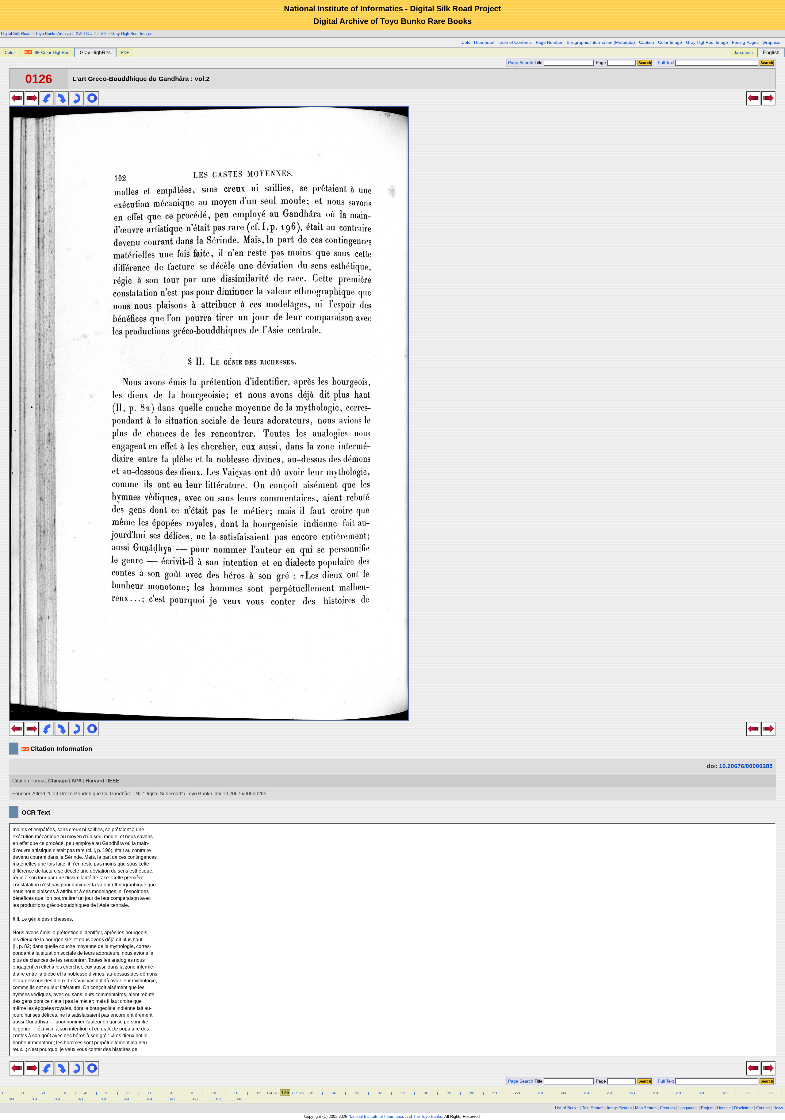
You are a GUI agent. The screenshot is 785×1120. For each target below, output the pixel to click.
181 (426, 1093)
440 (239, 1099)
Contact (763, 1108)
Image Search (619, 1108)
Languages (688, 1108)
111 (236, 1093)
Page (601, 62)
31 (65, 1093)
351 (34, 1099)
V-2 (103, 33)
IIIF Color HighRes (51, 52)
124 (269, 1093)
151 (357, 1093)
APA (76, 780)
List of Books (567, 1108)
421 (195, 1099)
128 (301, 1093)
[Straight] (92, 104)
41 (86, 1093)
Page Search (520, 62)
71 (149, 1093)
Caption (646, 42)
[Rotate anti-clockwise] (47, 104)
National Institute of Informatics (376, 1116)
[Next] (32, 104)
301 (701, 1093)
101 (213, 1093)
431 (218, 1099)
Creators (667, 1108)
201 (472, 1093)
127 (294, 1093)
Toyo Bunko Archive (53, 33)
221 (517, 1093)
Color (10, 52)
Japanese (743, 52)
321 (747, 1093)
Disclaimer (743, 1108)
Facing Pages (745, 42)
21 (43, 1093)
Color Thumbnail (477, 42)
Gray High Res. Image (131, 33)
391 (126, 1099)
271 (632, 1093)
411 (172, 1099)
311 (724, 1093)
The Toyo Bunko (427, 1116)
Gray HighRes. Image (707, 42)
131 (311, 1093)
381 (103, 1099)
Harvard (95, 780)
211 (494, 1093)
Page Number (549, 42)
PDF (125, 52)
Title (539, 62)
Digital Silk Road (15, 33)
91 (191, 1093)
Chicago (58, 780)
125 (275, 1093)
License (724, 1108)
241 (563, 1093)
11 (22, 1093)
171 (403, 1093)
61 (128, 1093)
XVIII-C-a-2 (86, 33)
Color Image (670, 42)
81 (170, 1093)
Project (707, 1108)
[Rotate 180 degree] (77, 104)
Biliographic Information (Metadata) (601, 42)
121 (259, 1093)
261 (609, 1093)
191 (449, 1093)
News (778, 1108)
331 (770, 1093)
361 (57, 1099)
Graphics (771, 42)
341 (11, 1099)
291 (678, 1093)
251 (586, 1093)
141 (334, 1093)
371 (80, 1099)
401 (149, 1099)
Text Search (592, 1108)
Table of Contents (515, 42)
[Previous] (17, 104)
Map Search (646, 1108)
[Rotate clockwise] (62, 104)
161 (380, 1093)
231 (540, 1093)
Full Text (666, 62)
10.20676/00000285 (746, 766)
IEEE (113, 780)
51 (107, 1093)
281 (655, 1093)
